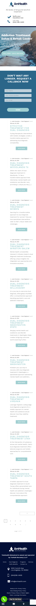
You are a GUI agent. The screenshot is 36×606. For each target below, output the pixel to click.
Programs (23, 562)
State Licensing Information (18, 595)
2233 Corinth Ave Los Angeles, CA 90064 (19, 569)
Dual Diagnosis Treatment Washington (19, 362)
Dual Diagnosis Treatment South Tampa (21, 476)
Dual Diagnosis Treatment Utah (20, 438)
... (25, 524)
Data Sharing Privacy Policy (18, 590)
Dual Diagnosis (25, 121)
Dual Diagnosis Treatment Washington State (19, 324)
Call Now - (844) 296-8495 (13, 53)
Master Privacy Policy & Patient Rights (18, 593)
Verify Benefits (13, 564)
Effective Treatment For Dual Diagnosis (19, 128)
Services (30, 562)
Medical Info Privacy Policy (18, 588)
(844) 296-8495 (18, 21)
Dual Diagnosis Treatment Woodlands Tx (19, 165)
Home (4, 562)
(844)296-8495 (16, 575)
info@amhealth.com (18, 581)
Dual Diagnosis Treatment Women (19, 207)
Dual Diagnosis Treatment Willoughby (19, 286)
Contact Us (23, 564)
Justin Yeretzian (16, 121)
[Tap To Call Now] (4, 599)
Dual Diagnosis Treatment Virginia (19, 399)
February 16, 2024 (14, 123)
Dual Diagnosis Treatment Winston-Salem (20, 246)
